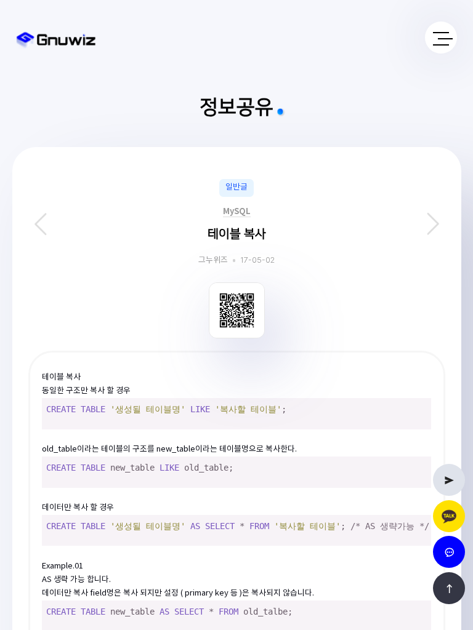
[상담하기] (449, 516)
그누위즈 (213, 260)
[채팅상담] (449, 552)
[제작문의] (449, 480)
